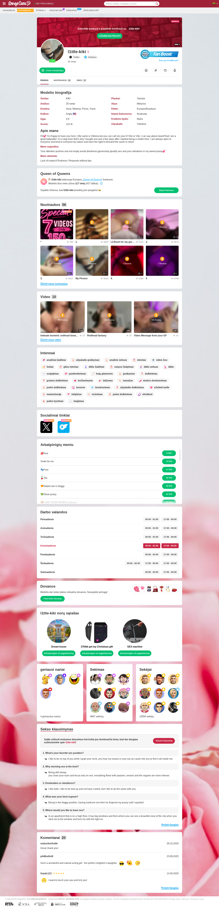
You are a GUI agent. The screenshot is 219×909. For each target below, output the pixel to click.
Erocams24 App (91, 10)
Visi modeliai (9, 10)
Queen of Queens (92, 179)
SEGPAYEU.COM (72, 899)
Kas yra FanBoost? (169, 60)
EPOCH (61, 899)
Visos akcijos (56, 10)
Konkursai (71, 10)
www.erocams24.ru (39, 899)
